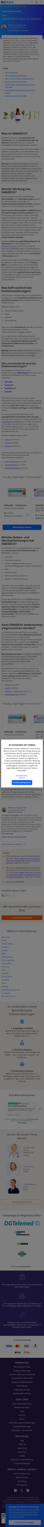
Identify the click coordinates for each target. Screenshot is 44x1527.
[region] (22, 763)
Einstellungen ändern (22, 776)
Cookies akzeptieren (22, 782)
